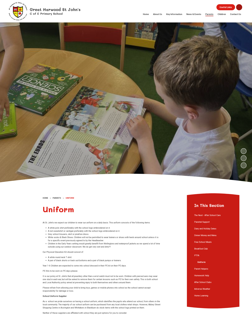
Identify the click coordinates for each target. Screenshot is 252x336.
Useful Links (226, 7)
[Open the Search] (239, 7)
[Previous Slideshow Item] (243, 158)
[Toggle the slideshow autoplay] (243, 165)
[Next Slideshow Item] (243, 151)
